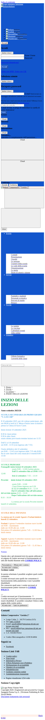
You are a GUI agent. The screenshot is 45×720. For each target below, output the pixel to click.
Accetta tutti (10, 568)
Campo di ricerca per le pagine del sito (16, 363)
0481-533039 (15, 622)
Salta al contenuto (8, 2)
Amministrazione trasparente (17, 674)
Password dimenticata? (10, 62)
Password (28, 58)
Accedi (4, 43)
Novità (8, 389)
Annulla (4, 185)
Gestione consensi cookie (16, 672)
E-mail (27, 94)
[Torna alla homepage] (22, 187)
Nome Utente (30, 55)
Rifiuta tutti (21, 565)
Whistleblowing (12, 669)
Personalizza (6, 565)
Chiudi (4, 119)
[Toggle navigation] (20, 218)
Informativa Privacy (14, 661)
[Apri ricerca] (24, 198)
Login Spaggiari (23, 103)
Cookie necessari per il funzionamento (16, 596)
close (4, 229)
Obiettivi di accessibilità (15, 667)
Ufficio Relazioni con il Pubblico (19, 663)
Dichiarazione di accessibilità (17, 665)
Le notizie (10, 392)
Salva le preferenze (20, 605)
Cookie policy (11, 656)
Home (8, 387)
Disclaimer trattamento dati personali (15, 697)
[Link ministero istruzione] (12, 4)
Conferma (13, 185)
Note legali (10, 658)
